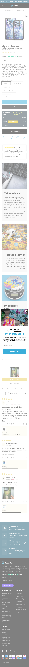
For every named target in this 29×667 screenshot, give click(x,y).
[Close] (26, 311)
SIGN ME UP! (14, 351)
